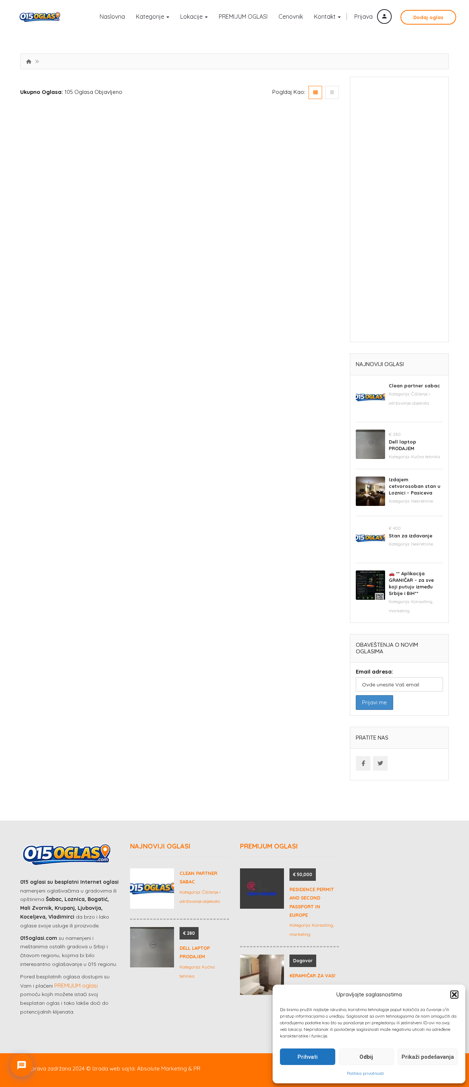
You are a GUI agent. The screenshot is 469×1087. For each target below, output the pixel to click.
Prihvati (308, 1057)
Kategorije (151, 16)
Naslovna (112, 16)
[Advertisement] (399, 212)
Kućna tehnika (425, 456)
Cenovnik (290, 16)
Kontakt (325, 16)
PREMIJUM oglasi (76, 985)
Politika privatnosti (365, 1073)
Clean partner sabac (414, 386)
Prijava (364, 16)
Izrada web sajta (113, 1068)
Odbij (366, 1057)
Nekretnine (422, 501)
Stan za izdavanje (410, 536)
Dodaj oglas (428, 17)
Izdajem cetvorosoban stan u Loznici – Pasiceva (414, 486)
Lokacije (192, 16)
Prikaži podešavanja (428, 1057)
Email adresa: (374, 671)
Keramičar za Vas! (312, 975)
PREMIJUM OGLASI (243, 16)
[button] (454, 994)
